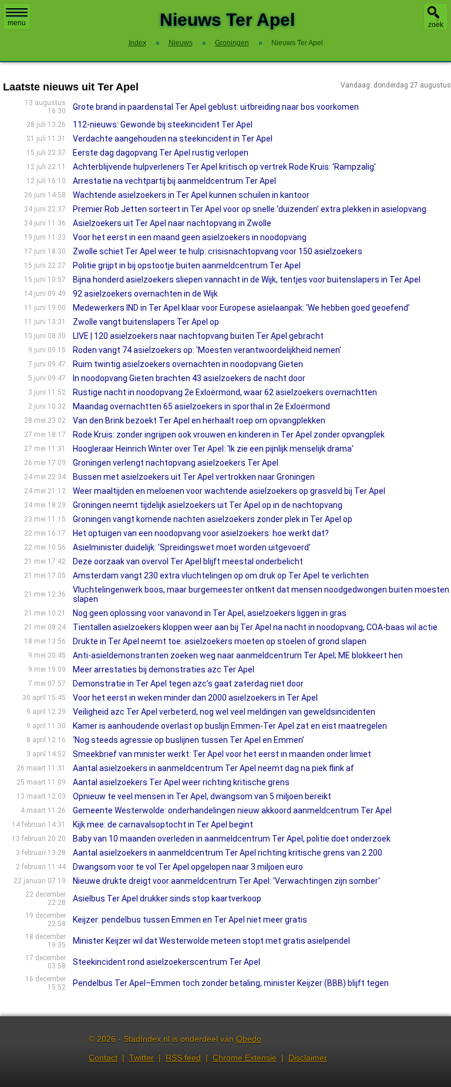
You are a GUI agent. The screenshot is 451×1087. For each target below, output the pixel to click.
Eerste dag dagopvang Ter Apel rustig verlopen (160, 152)
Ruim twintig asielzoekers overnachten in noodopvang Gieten (188, 364)
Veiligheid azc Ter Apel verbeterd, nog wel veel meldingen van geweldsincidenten (224, 711)
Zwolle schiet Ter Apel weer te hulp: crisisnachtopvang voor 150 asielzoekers (217, 251)
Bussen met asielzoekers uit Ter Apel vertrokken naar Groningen (194, 477)
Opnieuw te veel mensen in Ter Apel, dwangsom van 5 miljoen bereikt (202, 796)
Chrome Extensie (245, 1057)
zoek (435, 25)
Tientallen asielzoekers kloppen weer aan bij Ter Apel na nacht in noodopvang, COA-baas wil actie (255, 627)
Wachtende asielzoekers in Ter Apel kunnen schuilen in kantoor (191, 195)
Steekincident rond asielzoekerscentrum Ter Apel (166, 962)
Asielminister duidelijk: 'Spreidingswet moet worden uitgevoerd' (192, 547)
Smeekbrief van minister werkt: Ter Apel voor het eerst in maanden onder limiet (222, 754)
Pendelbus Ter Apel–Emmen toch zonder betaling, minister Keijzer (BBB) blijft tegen (231, 983)
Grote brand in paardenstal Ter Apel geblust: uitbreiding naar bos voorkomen (216, 107)
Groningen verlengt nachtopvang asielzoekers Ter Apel (175, 462)
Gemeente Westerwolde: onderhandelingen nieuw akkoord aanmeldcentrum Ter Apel (232, 810)
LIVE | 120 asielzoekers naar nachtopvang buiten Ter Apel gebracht (198, 336)
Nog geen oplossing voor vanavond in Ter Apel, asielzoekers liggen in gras (209, 613)
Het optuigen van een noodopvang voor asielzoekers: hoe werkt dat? (201, 533)
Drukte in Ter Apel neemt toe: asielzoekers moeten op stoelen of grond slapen (219, 641)
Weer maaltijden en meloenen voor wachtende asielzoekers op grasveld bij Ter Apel (229, 491)
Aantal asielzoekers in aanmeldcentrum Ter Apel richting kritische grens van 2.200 (227, 852)
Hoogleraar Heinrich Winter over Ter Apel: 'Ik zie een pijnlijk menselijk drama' (213, 448)
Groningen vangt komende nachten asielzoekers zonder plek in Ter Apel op (212, 519)
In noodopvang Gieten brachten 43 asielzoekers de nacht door (189, 378)
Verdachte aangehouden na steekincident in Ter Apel (172, 138)
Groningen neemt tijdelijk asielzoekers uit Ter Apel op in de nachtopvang (207, 505)
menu (17, 23)
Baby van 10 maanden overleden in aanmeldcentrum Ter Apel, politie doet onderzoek (232, 838)
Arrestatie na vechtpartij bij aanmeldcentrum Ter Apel (174, 181)
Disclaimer (307, 1057)
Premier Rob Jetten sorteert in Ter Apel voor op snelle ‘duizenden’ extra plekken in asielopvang (249, 209)
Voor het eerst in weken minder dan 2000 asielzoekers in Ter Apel (195, 697)
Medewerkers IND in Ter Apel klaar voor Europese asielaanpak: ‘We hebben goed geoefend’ (241, 307)
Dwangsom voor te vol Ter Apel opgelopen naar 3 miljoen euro (188, 866)
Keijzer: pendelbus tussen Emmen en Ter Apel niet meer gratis (190, 919)
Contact (103, 1057)
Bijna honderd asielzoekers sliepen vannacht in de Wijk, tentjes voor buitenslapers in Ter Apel (246, 279)
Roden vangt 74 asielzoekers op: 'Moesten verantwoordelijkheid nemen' (207, 350)
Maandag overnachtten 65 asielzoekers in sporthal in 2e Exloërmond (201, 406)
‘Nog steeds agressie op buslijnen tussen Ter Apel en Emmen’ (188, 740)
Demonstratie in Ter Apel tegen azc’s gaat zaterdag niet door (188, 683)
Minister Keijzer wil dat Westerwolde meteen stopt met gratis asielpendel (211, 940)
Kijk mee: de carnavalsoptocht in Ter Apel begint (163, 824)
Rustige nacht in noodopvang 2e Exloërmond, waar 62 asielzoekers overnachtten (225, 392)
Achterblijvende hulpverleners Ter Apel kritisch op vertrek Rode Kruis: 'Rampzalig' (224, 166)
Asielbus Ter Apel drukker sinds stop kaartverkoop (167, 898)
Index (137, 43)
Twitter (141, 1057)
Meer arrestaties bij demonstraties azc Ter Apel (163, 669)
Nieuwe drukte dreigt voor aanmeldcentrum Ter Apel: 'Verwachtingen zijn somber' (226, 881)
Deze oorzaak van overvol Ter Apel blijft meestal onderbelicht (188, 561)
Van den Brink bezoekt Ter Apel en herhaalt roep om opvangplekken (199, 420)
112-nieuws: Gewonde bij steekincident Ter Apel (163, 124)
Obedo (248, 1039)
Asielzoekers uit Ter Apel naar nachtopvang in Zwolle (172, 223)
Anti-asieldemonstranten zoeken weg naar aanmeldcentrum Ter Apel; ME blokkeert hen (238, 655)
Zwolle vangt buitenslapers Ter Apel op (146, 322)
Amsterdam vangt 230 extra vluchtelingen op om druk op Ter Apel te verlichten (221, 575)
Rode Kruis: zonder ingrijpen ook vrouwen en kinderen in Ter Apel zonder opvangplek (229, 434)
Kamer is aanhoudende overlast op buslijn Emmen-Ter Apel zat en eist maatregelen (230, 726)
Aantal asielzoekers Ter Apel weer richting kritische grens (181, 782)
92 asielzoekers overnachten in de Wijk (145, 293)
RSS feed (183, 1057)
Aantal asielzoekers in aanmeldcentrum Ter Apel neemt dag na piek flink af (213, 768)
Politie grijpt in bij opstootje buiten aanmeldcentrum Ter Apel (187, 265)
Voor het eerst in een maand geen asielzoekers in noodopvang (190, 237)
